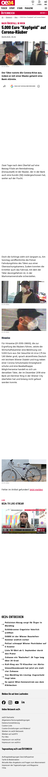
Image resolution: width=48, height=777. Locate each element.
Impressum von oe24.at (11, 739)
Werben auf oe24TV (10, 734)
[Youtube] (17, 702)
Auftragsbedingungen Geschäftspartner (18, 757)
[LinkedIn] (23, 702)
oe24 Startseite (8, 717)
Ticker (4, 8)
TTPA (4, 768)
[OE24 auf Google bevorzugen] (38, 86)
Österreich (8, 13)
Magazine (29, 8)
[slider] (14, 530)
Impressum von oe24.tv (11, 742)
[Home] (2, 17)
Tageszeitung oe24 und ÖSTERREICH (17, 748)
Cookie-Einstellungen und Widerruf (16, 728)
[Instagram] (10, 702)
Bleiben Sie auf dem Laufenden (15, 693)
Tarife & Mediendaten (10, 759)
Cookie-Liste (7, 725)
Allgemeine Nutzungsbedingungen (16, 720)
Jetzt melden (36, 489)
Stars (19, 8)
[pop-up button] (39, 530)
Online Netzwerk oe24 (11, 709)
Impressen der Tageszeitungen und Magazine (20, 765)
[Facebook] (4, 702)
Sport (12, 8)
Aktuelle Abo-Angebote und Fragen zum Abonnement (23, 762)
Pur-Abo (5, 736)
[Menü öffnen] (45, 8)
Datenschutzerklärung (11, 723)
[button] (24, 521)
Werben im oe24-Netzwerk (12, 731)
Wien (16, 17)
